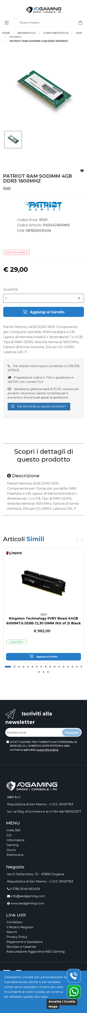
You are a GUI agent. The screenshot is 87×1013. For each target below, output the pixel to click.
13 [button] (63, 666)
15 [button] (72, 666)
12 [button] (59, 666)
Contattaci (14, 922)
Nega (53, 1006)
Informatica (15, 840)
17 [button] (81, 666)
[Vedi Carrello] (82, 22)
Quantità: (10, 289)
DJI (9, 835)
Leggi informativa (47, 749)
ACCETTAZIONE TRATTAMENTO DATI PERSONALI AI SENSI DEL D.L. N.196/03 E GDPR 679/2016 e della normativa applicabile (43, 745)
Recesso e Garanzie (21, 947)
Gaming (12, 845)
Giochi (11, 850)
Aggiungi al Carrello (47, 311)
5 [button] (28, 666)
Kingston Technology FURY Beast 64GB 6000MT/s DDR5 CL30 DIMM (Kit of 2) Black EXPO (43, 623)
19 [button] (43, 672)
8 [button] (41, 666)
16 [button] (77, 666)
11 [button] (54, 666)
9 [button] (46, 666)
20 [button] (48, 672)
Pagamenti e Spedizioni (24, 942)
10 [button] (50, 666)
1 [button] (8, 666)
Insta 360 (13, 830)
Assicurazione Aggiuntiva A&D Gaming (35, 951)
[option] (43, 90)
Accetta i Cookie (62, 1001)
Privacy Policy (16, 937)
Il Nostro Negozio (19, 927)
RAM (7, 188)
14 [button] (68, 666)
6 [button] (32, 666)
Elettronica (14, 855)
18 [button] (39, 672)
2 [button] (14, 666)
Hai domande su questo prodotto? (41, 406)
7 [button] (37, 666)
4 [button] (23, 666)
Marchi (11, 932)
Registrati (72, 732)
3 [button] (19, 666)
